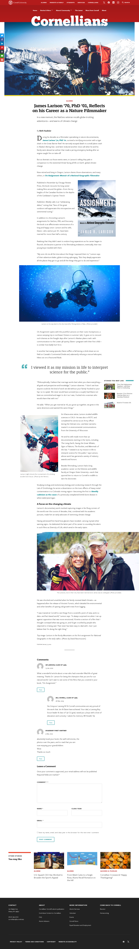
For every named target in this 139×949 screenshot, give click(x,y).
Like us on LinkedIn (113, 2)
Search (127, 2)
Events (72, 917)
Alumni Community (63, 10)
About (104, 10)
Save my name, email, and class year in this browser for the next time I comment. (69, 832)
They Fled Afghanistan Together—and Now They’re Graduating (124, 386)
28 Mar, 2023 (60, 701)
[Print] (2, 60)
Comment (42, 782)
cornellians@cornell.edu (16, 919)
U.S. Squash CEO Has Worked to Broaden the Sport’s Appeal (48, 876)
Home (35, 10)
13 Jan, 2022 (49, 668)
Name (40, 808)
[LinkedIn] (2, 44)
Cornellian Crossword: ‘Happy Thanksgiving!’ (113, 876)
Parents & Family (57, 3)
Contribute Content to (50, 913)
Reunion (102, 909)
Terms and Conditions (34, 942)
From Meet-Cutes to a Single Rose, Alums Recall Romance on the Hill (81, 877)
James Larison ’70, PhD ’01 (54, 140)
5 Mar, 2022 (49, 734)
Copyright (51, 942)
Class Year (77, 808)
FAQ (40, 917)
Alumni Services (75, 909)
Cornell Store (74, 921)
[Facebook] (2, 39)
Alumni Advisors (44, 921)
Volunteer (73, 913)
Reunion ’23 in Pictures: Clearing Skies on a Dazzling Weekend (124, 395)
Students (71, 3)
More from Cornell (92, 10)
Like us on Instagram (118, 2)
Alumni (44, 3)
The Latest (79, 10)
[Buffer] (2, 52)
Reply (40, 690)
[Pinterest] (2, 48)
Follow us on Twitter (104, 2)
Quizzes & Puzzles (108, 871)
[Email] (2, 56)
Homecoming (104, 913)
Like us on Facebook (109, 2)
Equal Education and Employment (80, 925)
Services (81, 3)
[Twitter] (2, 35)
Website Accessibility (68, 942)
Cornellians (93, 3)
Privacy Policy (16, 942)
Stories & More (45, 10)
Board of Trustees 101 (124, 402)
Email (40, 820)
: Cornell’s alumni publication (51, 909)
